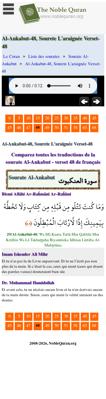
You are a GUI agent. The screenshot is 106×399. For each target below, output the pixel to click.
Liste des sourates (44, 56)
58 (75, 127)
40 (85, 118)
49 (47, 127)
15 (38, 118)
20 (47, 118)
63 (85, 127)
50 (56, 127)
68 (94, 127)
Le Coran (11, 56)
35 (75, 118)
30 (66, 118)
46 (19, 127)
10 (28, 118)
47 (28, 127)
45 (94, 118)
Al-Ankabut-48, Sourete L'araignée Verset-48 (51, 67)
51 (66, 127)
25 (56, 118)
